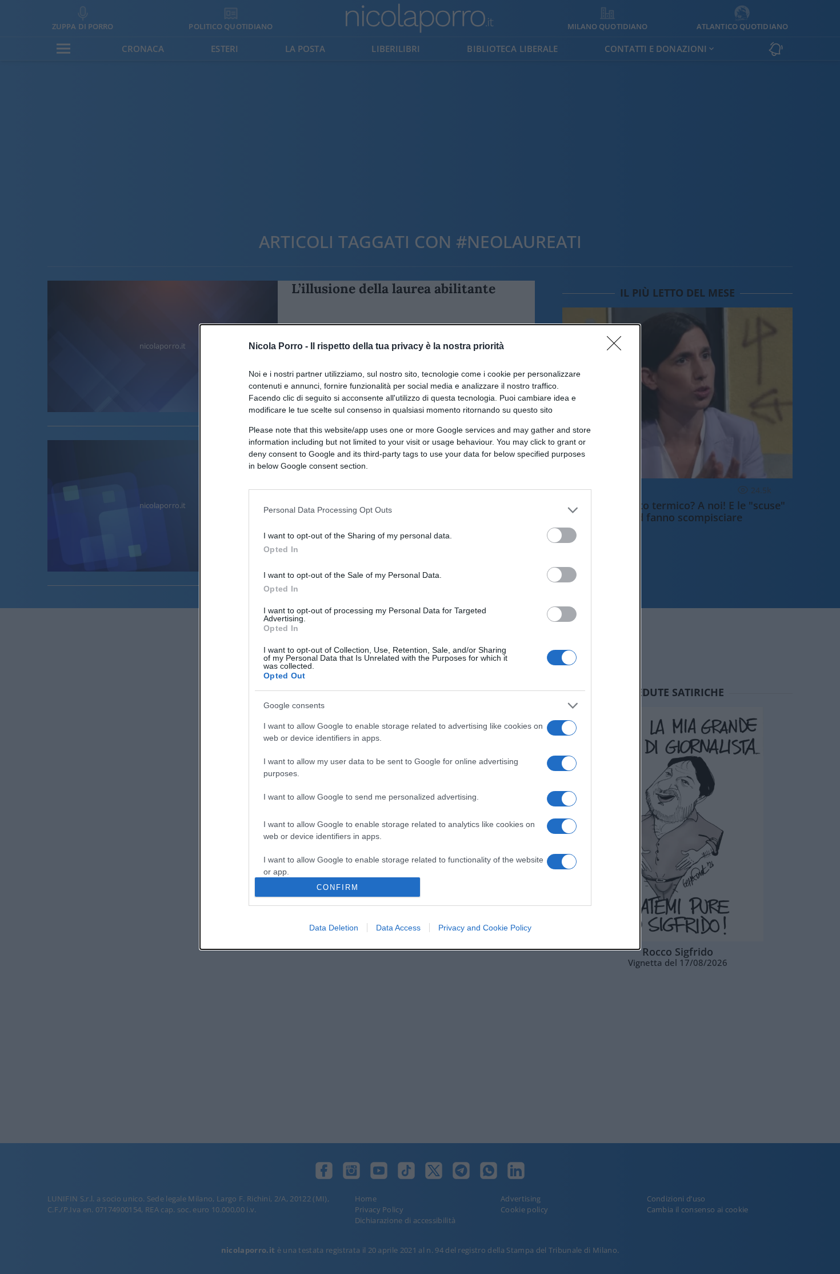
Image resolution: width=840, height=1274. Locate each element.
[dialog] (420, 637)
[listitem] (420, 510)
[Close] (618, 347)
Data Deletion (333, 927)
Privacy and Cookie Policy (484, 927)
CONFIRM (338, 887)
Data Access (398, 927)
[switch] (562, 535)
